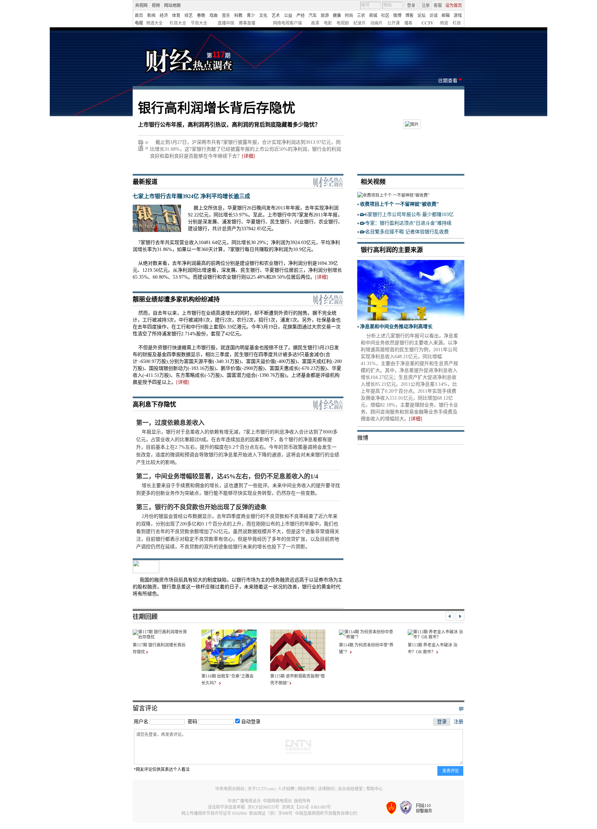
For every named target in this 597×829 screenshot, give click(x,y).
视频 (156, 5)
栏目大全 (178, 23)
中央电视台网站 (229, 788)
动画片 (376, 23)
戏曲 (213, 15)
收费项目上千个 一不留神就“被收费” (399, 204)
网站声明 (306, 788)
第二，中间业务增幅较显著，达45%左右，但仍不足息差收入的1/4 (227, 476)
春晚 (201, 15)
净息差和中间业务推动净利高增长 (396, 326)
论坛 (421, 15)
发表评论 (450, 771)
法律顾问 (326, 788)
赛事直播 (247, 23)
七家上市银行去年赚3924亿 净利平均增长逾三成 (191, 196)
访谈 (433, 15)
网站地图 (172, 5)
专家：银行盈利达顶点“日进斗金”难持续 (408, 223)
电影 (328, 23)
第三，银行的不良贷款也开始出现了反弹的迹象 (201, 507)
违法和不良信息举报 (226, 807)
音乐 (226, 15)
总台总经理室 (350, 788)
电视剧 (343, 23)
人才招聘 (286, 788)
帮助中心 (374, 788)
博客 (409, 15)
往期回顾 (145, 616)
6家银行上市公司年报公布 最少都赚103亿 (409, 214)
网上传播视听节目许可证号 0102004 (214, 813)
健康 (337, 15)
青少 (251, 15)
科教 (238, 15)
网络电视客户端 (287, 23)
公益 (288, 15)
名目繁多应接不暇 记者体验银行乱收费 (407, 231)
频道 (444, 23)
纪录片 (359, 23)
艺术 (276, 15)
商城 (373, 15)
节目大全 (199, 23)
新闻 (151, 15)
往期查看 (447, 80)
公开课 (393, 23)
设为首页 (453, 5)
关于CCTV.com (261, 788)
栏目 (457, 23)
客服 (438, 5)
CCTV (427, 23)
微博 (397, 15)
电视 (139, 23)
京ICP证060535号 (263, 807)
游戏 (458, 15)
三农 (361, 15)
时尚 (349, 15)
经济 (164, 15)
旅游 (325, 15)
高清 (315, 23)
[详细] (248, 156)
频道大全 (154, 23)
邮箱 (446, 15)
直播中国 (226, 23)
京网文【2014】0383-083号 (306, 807)
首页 (139, 15)
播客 (408, 23)
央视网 (141, 5)
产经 (300, 15)
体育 (176, 15)
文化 (263, 15)
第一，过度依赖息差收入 (170, 422)
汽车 (313, 15)
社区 (385, 15)
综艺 (188, 15)
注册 (425, 5)
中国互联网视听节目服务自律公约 (326, 813)
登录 (411, 5)
